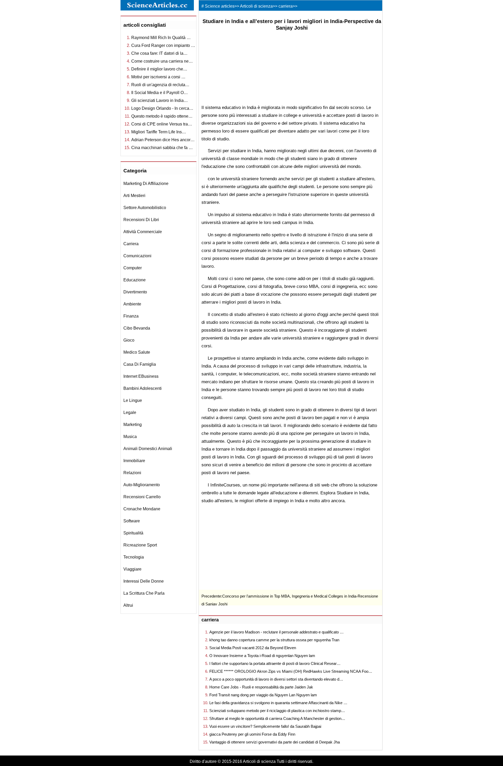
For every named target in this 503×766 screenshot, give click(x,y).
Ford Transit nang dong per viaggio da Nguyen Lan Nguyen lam (263, 695)
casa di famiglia (139, 364)
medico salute (136, 352)
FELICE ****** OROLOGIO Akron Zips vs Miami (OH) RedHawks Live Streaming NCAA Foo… (290, 671)
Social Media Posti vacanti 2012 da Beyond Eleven (252, 647)
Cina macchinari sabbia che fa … (162, 147)
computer (132, 268)
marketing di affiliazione (145, 183)
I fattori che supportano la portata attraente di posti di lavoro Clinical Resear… (275, 663)
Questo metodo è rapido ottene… (162, 116)
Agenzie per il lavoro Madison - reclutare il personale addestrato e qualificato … (276, 632)
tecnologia (133, 557)
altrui (128, 605)
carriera (131, 244)
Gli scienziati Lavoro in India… (159, 100)
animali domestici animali (147, 448)
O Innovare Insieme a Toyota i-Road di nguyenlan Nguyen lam (262, 655)
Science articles (219, 6)
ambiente (132, 304)
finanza (131, 316)
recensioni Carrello (142, 497)
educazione (134, 280)
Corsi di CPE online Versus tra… (161, 124)
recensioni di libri (141, 219)
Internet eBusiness (140, 376)
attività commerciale (142, 231)
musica (130, 436)
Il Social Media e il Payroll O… (159, 92)
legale (129, 412)
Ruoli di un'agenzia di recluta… (160, 85)
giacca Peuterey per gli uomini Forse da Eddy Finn (252, 734)
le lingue (132, 400)
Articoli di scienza (256, 6)
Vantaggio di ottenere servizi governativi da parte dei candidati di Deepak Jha (274, 742)
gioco (128, 340)
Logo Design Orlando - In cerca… (162, 108)
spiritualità (133, 533)
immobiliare (134, 460)
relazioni (132, 472)
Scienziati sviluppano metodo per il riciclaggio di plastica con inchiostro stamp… (277, 710)
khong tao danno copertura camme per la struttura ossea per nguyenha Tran (274, 640)
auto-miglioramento (141, 485)
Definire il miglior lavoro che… (159, 69)
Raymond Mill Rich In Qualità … (161, 37)
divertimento (135, 292)
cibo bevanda (136, 328)
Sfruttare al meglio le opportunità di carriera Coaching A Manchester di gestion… (277, 718)
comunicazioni (137, 256)
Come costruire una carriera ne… (162, 61)
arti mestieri (134, 195)
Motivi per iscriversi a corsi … (158, 77)
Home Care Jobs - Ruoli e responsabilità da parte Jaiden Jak (261, 687)
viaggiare (132, 569)
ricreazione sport (140, 545)
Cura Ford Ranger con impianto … (163, 45)
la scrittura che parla (144, 593)
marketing (132, 424)
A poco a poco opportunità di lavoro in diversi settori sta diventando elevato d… (276, 679)
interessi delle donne (143, 581)
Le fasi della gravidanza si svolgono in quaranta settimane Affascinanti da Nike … (278, 703)
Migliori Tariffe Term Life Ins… (158, 132)
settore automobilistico (144, 207)
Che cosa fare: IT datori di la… (159, 53)
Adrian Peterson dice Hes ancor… (163, 140)
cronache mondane (141, 509)
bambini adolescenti (142, 388)
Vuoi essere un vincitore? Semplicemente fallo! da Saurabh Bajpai (265, 726)
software (131, 521)
